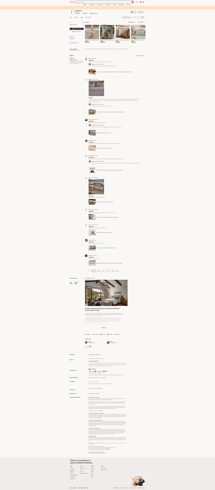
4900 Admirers (72, 38)
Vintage (114, 4)
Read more (104, 327)
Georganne (90, 209)
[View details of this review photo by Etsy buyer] (96, 88)
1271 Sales (71, 36)
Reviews (76, 17)
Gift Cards (128, 4)
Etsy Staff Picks (92, 4)
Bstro (89, 58)
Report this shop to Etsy (74, 42)
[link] (90, 271)
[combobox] (103, 2)
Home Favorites (100, 4)
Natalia (90, 140)
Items (71, 17)
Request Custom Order (77, 28)
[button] (133, 12)
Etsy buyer (90, 79)
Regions (143, 487)
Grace (93, 64)
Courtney (90, 119)
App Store (74, 482)
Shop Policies (88, 17)
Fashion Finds (108, 4)
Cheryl (90, 255)
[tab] (77, 22)
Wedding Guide (121, 4)
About (82, 17)
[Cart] (143, 2)
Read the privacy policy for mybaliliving (95, 388)
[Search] (132, 2)
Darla (89, 240)
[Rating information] (75, 13)
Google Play (82, 482)
